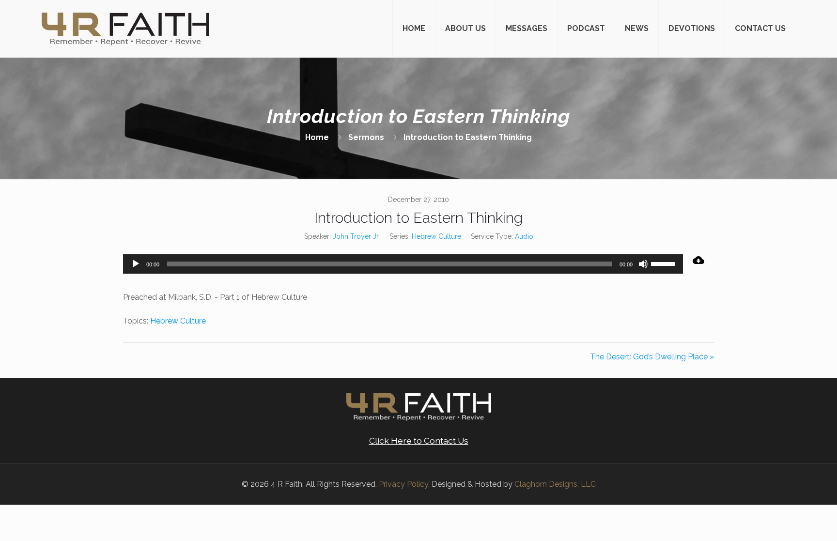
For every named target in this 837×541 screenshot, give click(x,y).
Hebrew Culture (436, 236)
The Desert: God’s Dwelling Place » (652, 356)
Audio (524, 236)
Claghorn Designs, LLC (555, 484)
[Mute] (643, 264)
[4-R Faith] (125, 28)
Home (317, 137)
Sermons (366, 137)
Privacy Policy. (404, 484)
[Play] (135, 264)
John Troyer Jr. (356, 236)
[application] (403, 264)
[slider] (664, 263)
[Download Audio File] (698, 260)
